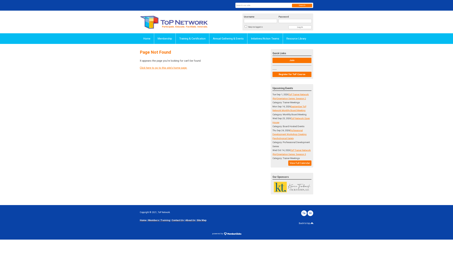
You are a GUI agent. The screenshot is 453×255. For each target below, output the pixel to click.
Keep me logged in (255, 27)
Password (284, 17)
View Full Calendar (300, 163)
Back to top (304, 223)
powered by (218, 234)
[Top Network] (174, 22)
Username (249, 17)
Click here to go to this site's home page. (163, 67)
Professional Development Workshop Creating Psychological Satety (289, 134)
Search (302, 5)
